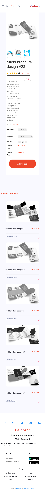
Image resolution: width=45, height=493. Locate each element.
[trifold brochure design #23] (22, 30)
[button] (12, 6)
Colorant (18, 488)
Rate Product (25, 73)
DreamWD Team (29, 488)
